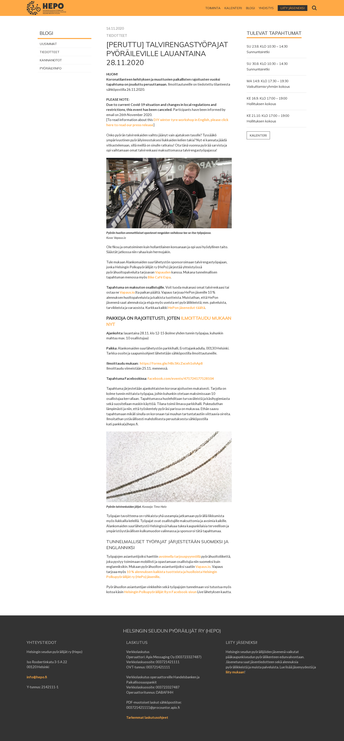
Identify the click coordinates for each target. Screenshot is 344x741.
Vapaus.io (127, 292)
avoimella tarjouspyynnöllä (180, 556)
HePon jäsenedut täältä (186, 308)
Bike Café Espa (159, 277)
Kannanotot (51, 60)
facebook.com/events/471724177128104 (181, 378)
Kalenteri (258, 135)
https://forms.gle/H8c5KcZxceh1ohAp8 (171, 363)
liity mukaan (235, 672)
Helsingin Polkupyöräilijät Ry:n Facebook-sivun (160, 592)
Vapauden (163, 272)
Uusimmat (48, 44)
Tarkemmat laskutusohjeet (147, 717)
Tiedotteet (50, 52)
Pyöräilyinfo (51, 68)
